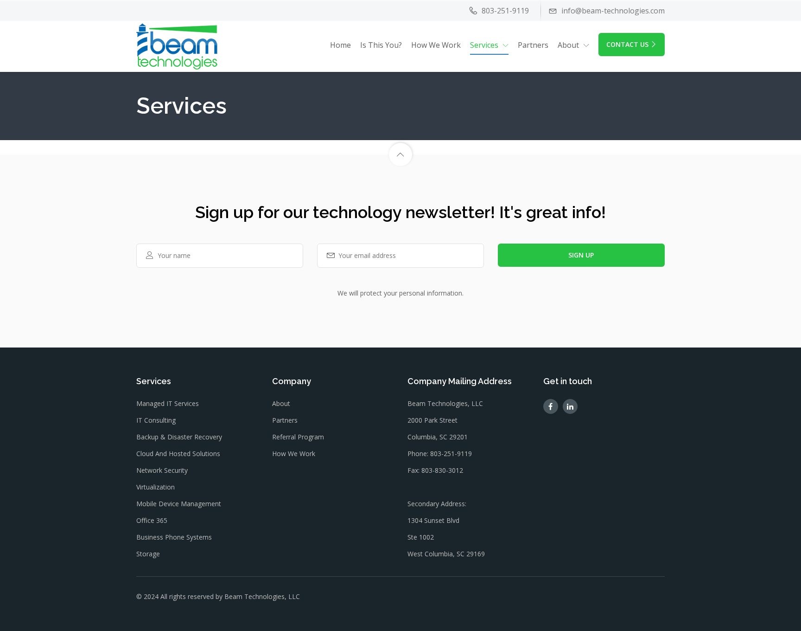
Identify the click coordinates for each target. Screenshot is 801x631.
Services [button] (484, 45)
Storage (148, 553)
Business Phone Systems (174, 537)
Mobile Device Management (178, 503)
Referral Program (298, 436)
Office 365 (151, 520)
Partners (533, 45)
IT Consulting (156, 420)
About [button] (568, 45)
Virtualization (155, 487)
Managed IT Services (167, 403)
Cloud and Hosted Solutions (178, 453)
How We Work (436, 45)
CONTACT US (627, 44)
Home (340, 45)
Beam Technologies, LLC (262, 596)
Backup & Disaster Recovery (179, 436)
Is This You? (381, 45)
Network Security (162, 470)
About (281, 403)
